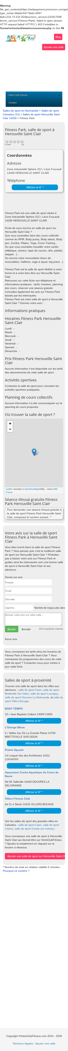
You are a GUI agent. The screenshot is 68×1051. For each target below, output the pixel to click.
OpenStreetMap (31, 488)
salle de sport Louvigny (44, 693)
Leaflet (9, 488)
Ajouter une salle (54, 47)
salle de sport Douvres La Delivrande (27, 697)
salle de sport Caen (30, 689)
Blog (58, 36)
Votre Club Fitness (18, 95)
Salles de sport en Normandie (20, 110)
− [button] (10, 429)
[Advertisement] (34, 71)
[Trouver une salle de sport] (21, 35)
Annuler (26, 629)
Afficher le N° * (35, 187)
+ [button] (10, 423)
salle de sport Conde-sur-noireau (34, 828)
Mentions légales (23, 1043)
